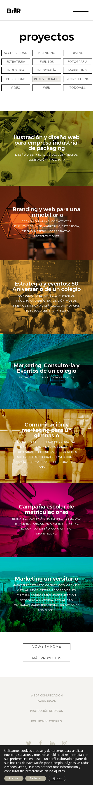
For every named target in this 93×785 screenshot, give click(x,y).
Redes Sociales (46, 79)
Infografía (46, 70)
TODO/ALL (77, 87)
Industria (15, 70)
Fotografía (77, 61)
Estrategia (15, 61)
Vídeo (15, 87)
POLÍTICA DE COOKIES (46, 721)
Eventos (47, 61)
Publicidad (15, 79)
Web (46, 87)
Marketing (77, 70)
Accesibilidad (15, 53)
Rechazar (36, 778)
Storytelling (77, 79)
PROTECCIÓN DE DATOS (46, 711)
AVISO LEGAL (47, 700)
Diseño (78, 53)
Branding (46, 53)
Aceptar (14, 778)
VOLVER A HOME (46, 646)
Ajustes (57, 778)
